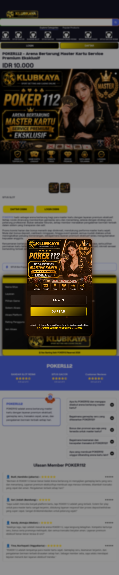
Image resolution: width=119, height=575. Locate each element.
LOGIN (58, 300)
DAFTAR (58, 311)
